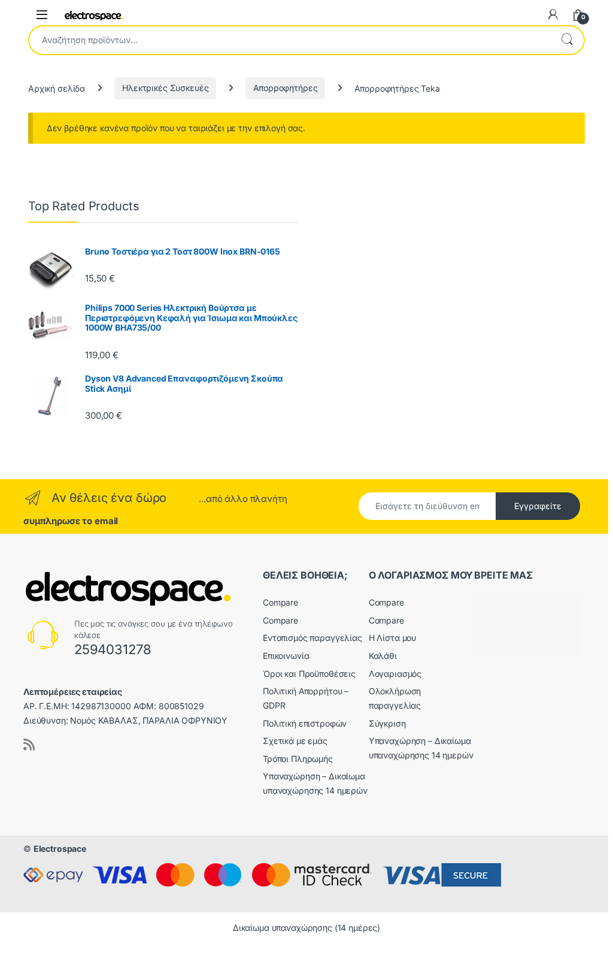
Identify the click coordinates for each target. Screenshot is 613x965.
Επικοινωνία (286, 656)
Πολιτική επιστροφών (305, 723)
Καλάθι (383, 656)
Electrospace (60, 848)
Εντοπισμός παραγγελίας (312, 638)
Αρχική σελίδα (56, 88)
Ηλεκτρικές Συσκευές (165, 88)
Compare (280, 602)
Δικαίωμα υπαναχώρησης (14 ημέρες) (306, 927)
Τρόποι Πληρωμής (298, 759)
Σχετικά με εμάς (295, 741)
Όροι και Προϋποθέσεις (309, 673)
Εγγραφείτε (538, 506)
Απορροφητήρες (285, 88)
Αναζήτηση (567, 40)
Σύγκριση (387, 723)
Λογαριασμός (395, 673)
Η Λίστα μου (392, 638)
